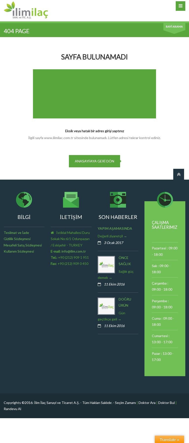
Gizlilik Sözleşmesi (17, 239)
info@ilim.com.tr (74, 251)
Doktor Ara (147, 402)
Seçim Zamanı (125, 402)
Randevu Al (12, 409)
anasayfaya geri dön (94, 161)
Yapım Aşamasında (115, 228)
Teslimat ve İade (16, 232)
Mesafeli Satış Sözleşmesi (23, 245)
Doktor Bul (166, 402)
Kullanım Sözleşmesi (19, 251)
